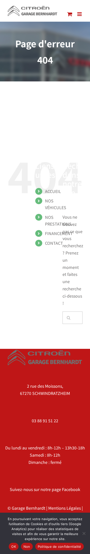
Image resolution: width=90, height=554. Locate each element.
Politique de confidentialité (59, 547)
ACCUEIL (53, 191)
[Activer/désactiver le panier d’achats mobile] (69, 14)
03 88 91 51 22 (45, 421)
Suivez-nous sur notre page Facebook (45, 489)
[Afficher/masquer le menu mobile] (79, 14)
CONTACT (54, 243)
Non (27, 547)
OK (13, 547)
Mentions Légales (64, 508)
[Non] (83, 533)
